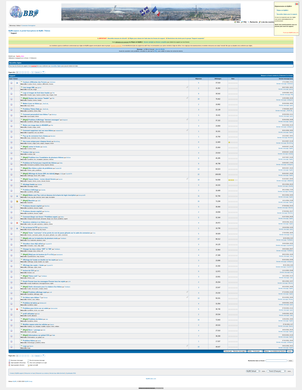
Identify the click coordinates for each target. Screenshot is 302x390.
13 (198, 298)
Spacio (52, 324)
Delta (60, 163)
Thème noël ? (33, 276)
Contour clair (27, 152)
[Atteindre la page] (43, 72)
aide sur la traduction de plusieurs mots (43, 238)
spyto (291, 105)
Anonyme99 (81, 195)
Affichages (218, 78)
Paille (53, 335)
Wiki (238, 22)
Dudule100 (58, 168)
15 (198, 201)
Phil (53, 93)
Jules (291, 256)
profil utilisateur (29, 314)
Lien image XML (29, 87)
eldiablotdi (290, 180)
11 (32, 72)
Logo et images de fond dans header (36, 93)
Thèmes (47, 31)
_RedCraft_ (45, 103)
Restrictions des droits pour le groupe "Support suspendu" (186, 38)
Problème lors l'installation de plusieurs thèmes (46, 157)
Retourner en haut (30, 373)
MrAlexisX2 (43, 303)
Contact (12, 373)
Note (232, 78)
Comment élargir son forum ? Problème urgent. (40, 217)
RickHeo (46, 206)
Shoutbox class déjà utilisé (33, 244)
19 (198, 99)
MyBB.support (19, 373)
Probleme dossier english (32, 206)
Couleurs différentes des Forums (35, 82)
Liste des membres (268, 22)
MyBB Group (28, 381)
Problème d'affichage (30, 190)
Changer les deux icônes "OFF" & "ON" (37, 249)
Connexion (25, 25)
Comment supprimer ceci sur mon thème (38, 130)
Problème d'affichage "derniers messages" (44, 120)
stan (46, 319)
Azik (38, 270)
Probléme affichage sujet (37, 292)
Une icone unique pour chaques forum (37, 141)
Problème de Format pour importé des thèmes (40, 163)
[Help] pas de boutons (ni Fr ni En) (41, 254)
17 (198, 239)
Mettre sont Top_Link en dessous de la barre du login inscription (52, 195)
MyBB (14, 381)
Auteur (15, 78)
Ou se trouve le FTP (30, 227)
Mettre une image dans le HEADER (35, 125)
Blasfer (31, 346)
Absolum (52, 136)
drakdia (45, 146)
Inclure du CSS (28, 270)
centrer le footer (34, 147)
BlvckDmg (57, 141)
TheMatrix (63, 238)
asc (291, 78)
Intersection (54, 308)
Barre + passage (34, 330)
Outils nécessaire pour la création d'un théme (45, 287)
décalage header (29, 184)
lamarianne (59, 254)
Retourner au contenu (42, 373)
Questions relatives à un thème (34, 222)
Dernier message (284, 78)
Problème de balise (30, 303)
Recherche (254, 22)
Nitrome (290, 207)
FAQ (244, 22)
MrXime (68, 157)
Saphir (291, 121)
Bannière (31, 201)
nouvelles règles (56, 66)
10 (198, 180)
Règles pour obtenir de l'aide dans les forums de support (147, 38)
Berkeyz (54, 114)
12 (198, 169)
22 (198, 174)
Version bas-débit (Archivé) (57, 373)
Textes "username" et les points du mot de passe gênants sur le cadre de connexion (59, 233)
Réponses (198, 78)
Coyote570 (69, 173)
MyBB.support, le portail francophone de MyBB (25, 31)
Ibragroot (64, 120)
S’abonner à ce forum (286, 75)
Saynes (60, 260)
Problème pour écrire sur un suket (35, 308)
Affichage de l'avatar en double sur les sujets (39, 260)
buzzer (61, 179)
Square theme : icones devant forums (42, 179)
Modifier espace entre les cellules (35, 324)
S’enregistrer (31, 25)
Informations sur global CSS (38, 335)
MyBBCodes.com (151, 378)
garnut (39, 87)
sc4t (69, 281)
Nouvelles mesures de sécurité (117, 38)
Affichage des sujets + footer (33, 265)
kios (49, 222)
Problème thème (29, 341)
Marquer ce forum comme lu (269, 75)
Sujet (10, 78)
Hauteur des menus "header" (38, 98)
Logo (25, 346)
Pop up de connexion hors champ (35, 136)
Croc (94, 233)
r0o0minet (52, 82)
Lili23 (39, 200)
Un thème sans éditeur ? (32, 297)
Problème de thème (35, 319)
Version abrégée (149, 42)
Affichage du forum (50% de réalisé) (41, 174)
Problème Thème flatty (31, 109)
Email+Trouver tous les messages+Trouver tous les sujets (44, 281)
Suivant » (37, 72)
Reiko (62, 217)
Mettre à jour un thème (31, 103)
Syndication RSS (71, 373)
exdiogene (290, 100)
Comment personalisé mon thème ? (36, 114)
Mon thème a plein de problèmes (40, 168)
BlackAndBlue (44, 227)
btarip (39, 340)
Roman (45, 297)
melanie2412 (59, 130)
